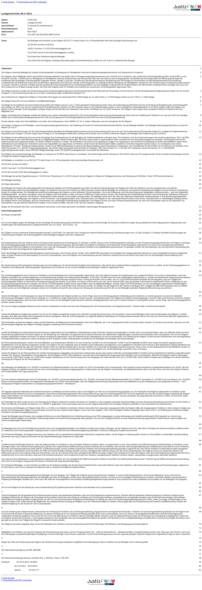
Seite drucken (9, 2)
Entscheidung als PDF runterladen (32, 2)
